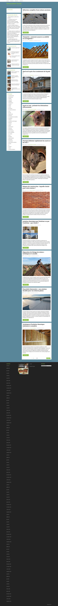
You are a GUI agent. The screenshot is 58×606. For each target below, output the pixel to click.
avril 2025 (7, 405)
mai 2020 (7, 551)
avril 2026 (7, 375)
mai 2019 (7, 581)
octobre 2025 (8, 390)
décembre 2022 (8, 474)
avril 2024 (7, 435)
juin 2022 (7, 489)
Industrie (10, 119)
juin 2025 (7, 400)
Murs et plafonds (11, 132)
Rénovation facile (49, 604)
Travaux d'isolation (11, 149)
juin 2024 (7, 430)
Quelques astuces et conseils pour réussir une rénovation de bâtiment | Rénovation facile (13, 32)
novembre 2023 (8, 447)
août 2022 (7, 484)
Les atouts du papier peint (15, 47)
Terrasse (9, 146)
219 (37, 358)
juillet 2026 (8, 368)
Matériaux (10, 128)
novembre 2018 (8, 596)
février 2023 (8, 469)
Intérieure (10, 122)
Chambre (9, 98)
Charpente (31, 40)
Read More (26, 32)
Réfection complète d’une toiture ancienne (37, 10)
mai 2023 (7, 462)
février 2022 (8, 499)
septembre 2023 (8, 452)
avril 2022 (7, 494)
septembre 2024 (8, 422)
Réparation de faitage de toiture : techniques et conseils (33, 253)
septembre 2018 (8, 601)
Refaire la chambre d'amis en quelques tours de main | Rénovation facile (13, 26)
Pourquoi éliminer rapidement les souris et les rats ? (15, 89)
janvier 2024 (8, 442)
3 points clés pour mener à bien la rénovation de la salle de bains (13, 28)
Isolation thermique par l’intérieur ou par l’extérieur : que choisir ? (36, 222)
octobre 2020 (8, 539)
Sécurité (9, 143)
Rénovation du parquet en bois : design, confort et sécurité (15, 52)
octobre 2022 (8, 479)
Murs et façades (32, 190)
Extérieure (10, 115)
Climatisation (10, 102)
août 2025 (7, 395)
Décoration (10, 108)
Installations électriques (12, 121)
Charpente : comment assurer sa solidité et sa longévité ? (15, 76)
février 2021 (8, 529)
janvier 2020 (8, 561)
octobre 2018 (8, 598)
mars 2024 (8, 437)
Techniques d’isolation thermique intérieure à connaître (33, 325)
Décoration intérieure (12, 109)
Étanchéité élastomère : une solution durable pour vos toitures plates (35, 290)
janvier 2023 (8, 472)
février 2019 (8, 588)
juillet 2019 (8, 576)
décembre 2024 (8, 415)
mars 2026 (8, 378)
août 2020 (7, 544)
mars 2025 (8, 407)
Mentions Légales (32, 366)
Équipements (10, 114)
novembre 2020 (8, 536)
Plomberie (10, 136)
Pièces (9, 135)
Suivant (48, 358)
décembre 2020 (8, 534)
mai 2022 (7, 492)
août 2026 (7, 365)
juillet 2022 (8, 487)
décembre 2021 (8, 504)
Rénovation (32, 75)
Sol (8, 145)
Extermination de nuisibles (32, 109)
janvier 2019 (8, 591)
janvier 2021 (8, 531)
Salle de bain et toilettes (12, 142)
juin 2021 (7, 519)
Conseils (9, 104)
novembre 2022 (8, 477)
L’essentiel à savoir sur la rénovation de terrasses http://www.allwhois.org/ (12, 20)
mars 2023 (8, 467)
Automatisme (10, 97)
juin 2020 (7, 549)
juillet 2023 (8, 457)
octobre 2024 (8, 420)
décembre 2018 (8, 593)
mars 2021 (8, 526)
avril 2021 (7, 524)
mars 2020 (8, 556)
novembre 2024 (8, 417)
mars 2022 (8, 497)
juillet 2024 (8, 427)
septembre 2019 (8, 571)
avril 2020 (7, 554)
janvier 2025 (8, 412)
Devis (9, 111)
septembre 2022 (8, 482)
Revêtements (10, 140)
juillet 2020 (8, 546)
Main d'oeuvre (10, 126)
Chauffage (10, 101)
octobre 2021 (8, 509)
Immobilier (10, 118)
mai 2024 (7, 432)
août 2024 (7, 425)
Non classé (10, 133)
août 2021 (7, 514)
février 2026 (8, 380)
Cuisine (9, 105)
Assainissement (11, 95)
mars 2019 (7, 586)
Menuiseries (10, 129)
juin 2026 (7, 370)
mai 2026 (7, 373)
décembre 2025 (8, 385)
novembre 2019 (8, 566)
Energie (9, 112)
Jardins (9, 125)
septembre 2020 (8, 541)
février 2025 (8, 410)
